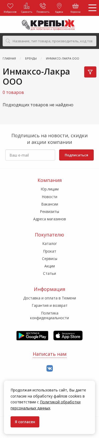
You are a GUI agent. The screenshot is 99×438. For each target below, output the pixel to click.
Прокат (49, 251)
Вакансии (49, 204)
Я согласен (25, 421)
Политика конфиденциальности (49, 315)
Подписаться (76, 155)
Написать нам (50, 354)
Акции (49, 265)
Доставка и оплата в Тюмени (49, 297)
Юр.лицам (50, 188)
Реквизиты (49, 211)
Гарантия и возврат (50, 305)
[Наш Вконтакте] (49, 368)
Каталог (49, 243)
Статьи (49, 273)
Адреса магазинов (49, 218)
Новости (49, 196)
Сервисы (49, 258)
